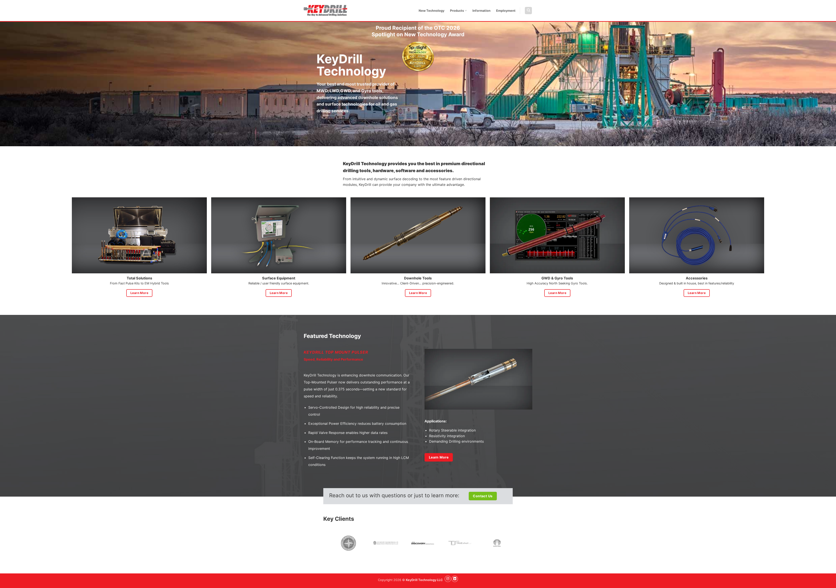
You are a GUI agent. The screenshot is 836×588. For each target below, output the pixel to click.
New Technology (431, 10)
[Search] (528, 10)
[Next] (522, 543)
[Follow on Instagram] (448, 579)
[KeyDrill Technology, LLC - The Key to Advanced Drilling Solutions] (325, 10)
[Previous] (327, 543)
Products (457, 10)
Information (481, 10)
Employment (506, 10)
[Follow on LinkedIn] (455, 579)
